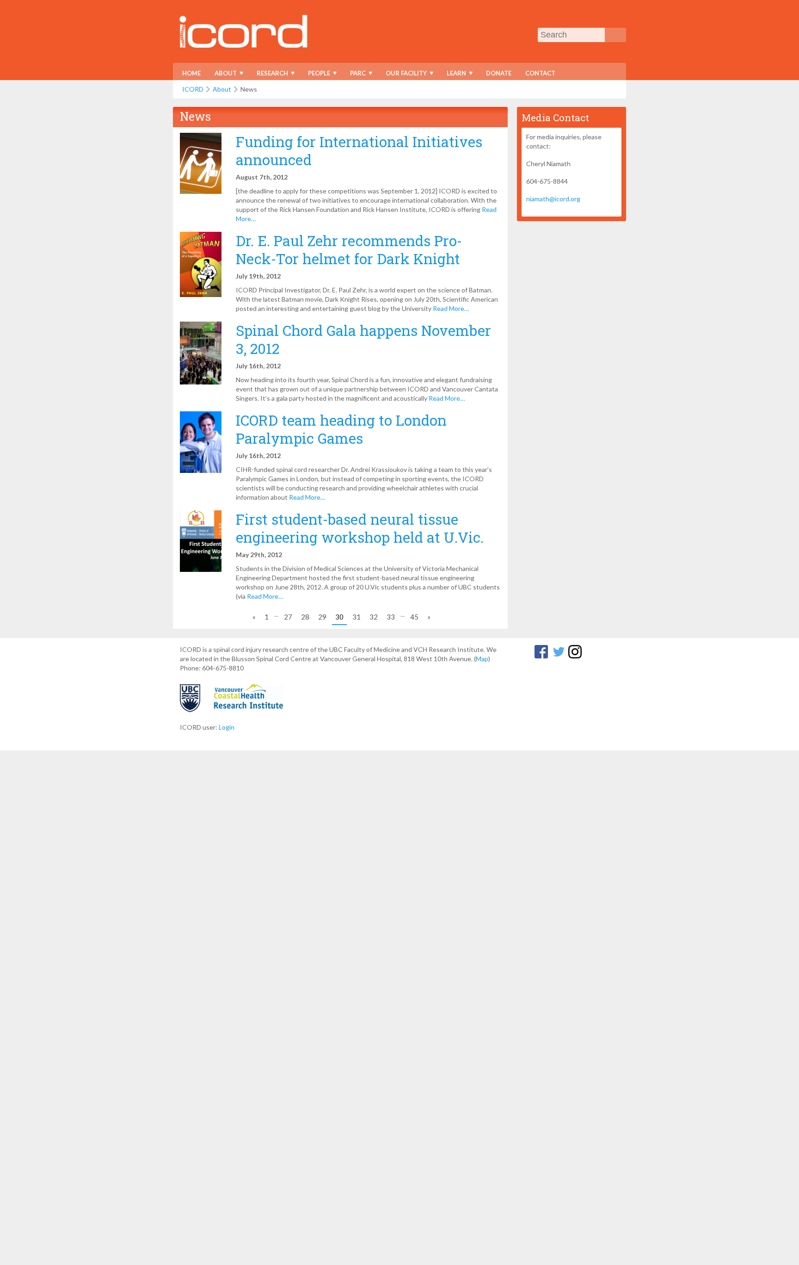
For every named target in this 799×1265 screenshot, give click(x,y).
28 (305, 617)
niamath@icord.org (553, 199)
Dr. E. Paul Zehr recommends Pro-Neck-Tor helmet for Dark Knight (349, 249)
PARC (355, 74)
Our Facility (403, 74)
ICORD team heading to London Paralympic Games (341, 429)
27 (288, 617)
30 (339, 617)
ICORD (192, 89)
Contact (540, 73)
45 (414, 617)
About (223, 74)
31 (356, 617)
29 (322, 617)
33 (391, 617)
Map (482, 659)
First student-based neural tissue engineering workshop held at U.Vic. (360, 528)
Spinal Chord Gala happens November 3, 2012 (363, 339)
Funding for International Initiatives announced (359, 150)
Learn (453, 74)
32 (373, 617)
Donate (498, 73)
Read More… (451, 308)
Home (191, 73)
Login (226, 727)
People (316, 74)
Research (269, 74)
